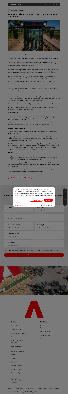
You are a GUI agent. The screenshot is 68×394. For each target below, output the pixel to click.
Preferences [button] (36, 200)
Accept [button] (48, 200)
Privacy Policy (19, 205)
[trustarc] (50, 205)
